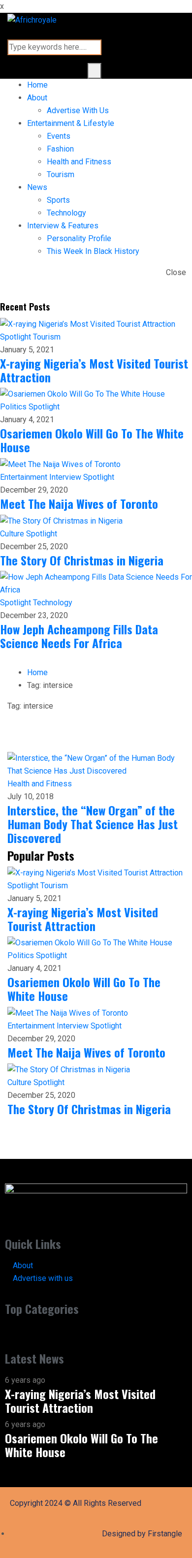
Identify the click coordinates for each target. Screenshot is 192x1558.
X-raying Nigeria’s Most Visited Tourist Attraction (94, 370)
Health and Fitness (79, 161)
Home (37, 85)
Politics (14, 406)
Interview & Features (62, 225)
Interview (66, 477)
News (37, 187)
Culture (13, 533)
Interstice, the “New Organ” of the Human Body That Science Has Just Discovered (92, 823)
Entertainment (24, 477)
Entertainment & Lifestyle (70, 123)
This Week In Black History (93, 251)
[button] (96, 1333)
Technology (66, 213)
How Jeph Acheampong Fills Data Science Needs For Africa (79, 636)
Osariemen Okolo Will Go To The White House (92, 440)
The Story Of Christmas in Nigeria (81, 560)
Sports (58, 200)
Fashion (60, 149)
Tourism (60, 174)
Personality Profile (79, 238)
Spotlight (16, 337)
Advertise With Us (78, 110)
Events (58, 136)
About (37, 97)
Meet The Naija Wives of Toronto (79, 503)
